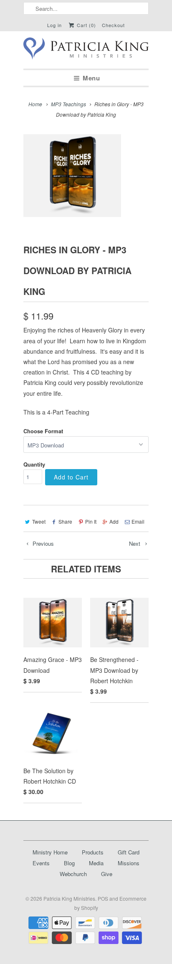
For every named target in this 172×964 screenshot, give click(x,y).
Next (135, 543)
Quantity (34, 464)
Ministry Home (50, 852)
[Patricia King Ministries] (86, 49)
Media (96, 863)
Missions (128, 863)
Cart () (85, 25)
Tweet (39, 521)
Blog (69, 863)
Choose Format (43, 431)
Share (65, 521)
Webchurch (73, 874)
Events (41, 863)
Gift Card (128, 852)
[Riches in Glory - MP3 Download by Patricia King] (72, 175)
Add (114, 521)
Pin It (90, 521)
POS (103, 898)
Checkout (113, 25)
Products (93, 852)
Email (138, 521)
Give (106, 874)
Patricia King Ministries (69, 898)
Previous (42, 543)
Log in (54, 25)
